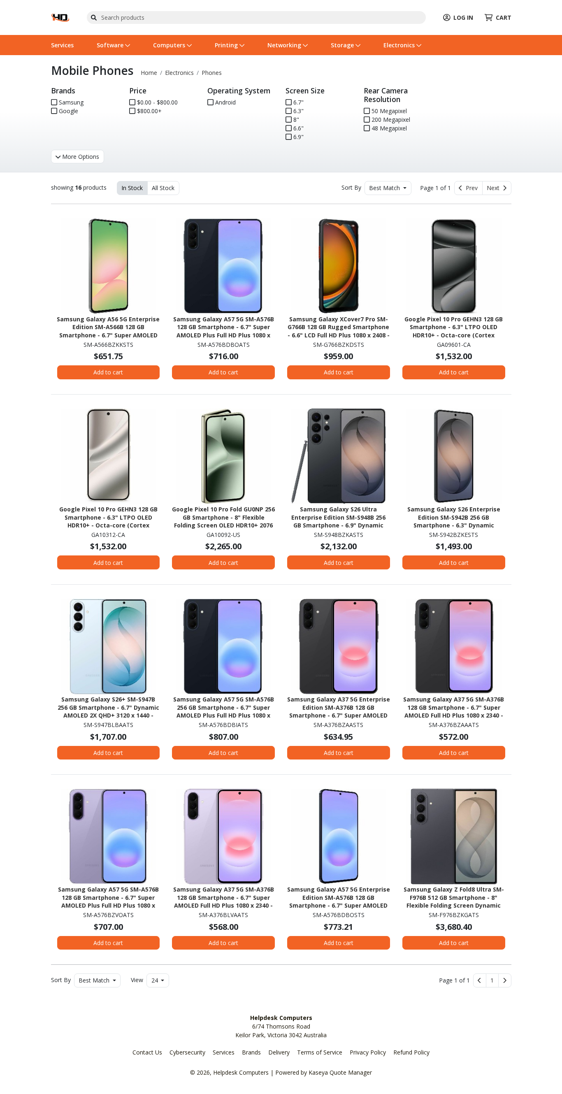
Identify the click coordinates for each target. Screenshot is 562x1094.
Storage (343, 45)
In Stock (132, 188)
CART (503, 17)
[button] (492, 980)
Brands (251, 1052)
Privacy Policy (368, 1052)
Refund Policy (411, 1052)
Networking (285, 45)
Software (111, 45)
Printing (227, 45)
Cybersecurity (187, 1052)
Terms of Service (319, 1052)
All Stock (163, 188)
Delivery (279, 1052)
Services (62, 45)
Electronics (399, 45)
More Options (79, 156)
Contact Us (147, 1052)
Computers (170, 45)
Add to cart (108, 372)
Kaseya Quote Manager (340, 1072)
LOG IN (463, 17)
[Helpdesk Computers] (60, 17)
